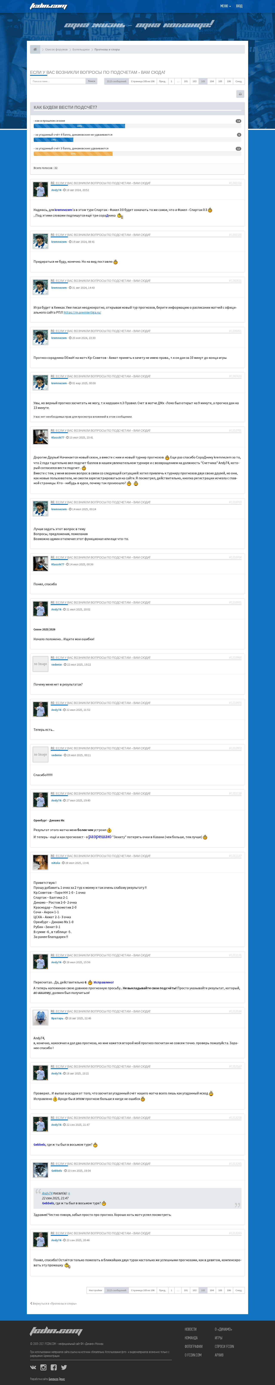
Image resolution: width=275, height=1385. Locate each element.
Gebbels (56, 1171)
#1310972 (235, 748)
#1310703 (235, 502)
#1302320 (235, 235)
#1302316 (235, 183)
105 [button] (220, 81)
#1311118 (235, 793)
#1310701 (235, 430)
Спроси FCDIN (224, 1347)
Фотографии (194, 1347)
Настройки (95, 1290)
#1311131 (235, 955)
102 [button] (194, 81)
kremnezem (59, 242)
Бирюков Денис (57, 1379)
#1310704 (235, 557)
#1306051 (235, 331)
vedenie (56, 664)
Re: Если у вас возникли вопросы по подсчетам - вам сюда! (100, 183)
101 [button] (186, 81)
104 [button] (212, 81)
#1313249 (235, 1233)
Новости (191, 1329)
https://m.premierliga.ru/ (82, 312)
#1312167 (235, 1066)
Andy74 (56, 190)
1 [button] (171, 81)
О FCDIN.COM (193, 1355)
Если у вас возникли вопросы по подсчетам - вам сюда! (97, 72)
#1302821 (235, 280)
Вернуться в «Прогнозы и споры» (54, 1303)
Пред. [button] (162, 81)
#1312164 (235, 1011)
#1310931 (235, 602)
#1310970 (235, 703)
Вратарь (57, 1018)
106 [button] (229, 81)
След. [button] (238, 81)
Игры (218, 1338)
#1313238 (235, 1118)
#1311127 (235, 856)
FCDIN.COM (48, 6)
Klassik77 (57, 437)
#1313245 (235, 1163)
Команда (191, 1338)
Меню (224, 6)
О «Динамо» (223, 1329)
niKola (55, 863)
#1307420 (235, 376)
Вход (239, 6)
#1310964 (235, 657)
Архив (219, 1355)
